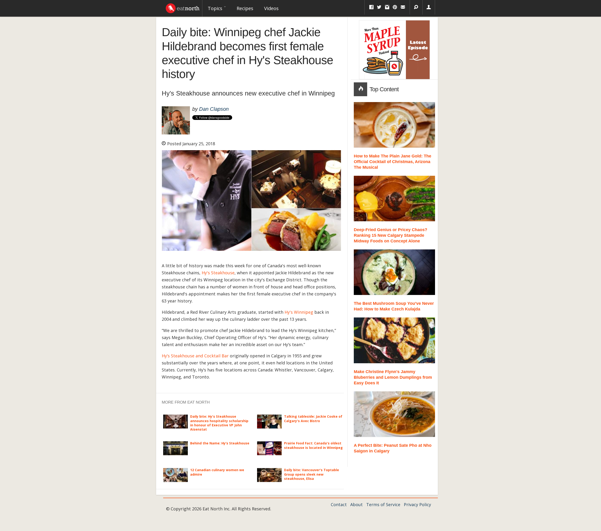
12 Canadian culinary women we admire (217, 472)
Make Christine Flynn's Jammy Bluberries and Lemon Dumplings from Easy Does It (393, 377)
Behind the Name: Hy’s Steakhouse (219, 443)
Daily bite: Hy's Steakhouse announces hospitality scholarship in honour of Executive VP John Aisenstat (219, 423)
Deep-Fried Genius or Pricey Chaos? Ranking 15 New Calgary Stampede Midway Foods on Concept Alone (390, 235)
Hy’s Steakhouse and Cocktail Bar (195, 356)
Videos (271, 8)
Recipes (245, 8)
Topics (215, 8)
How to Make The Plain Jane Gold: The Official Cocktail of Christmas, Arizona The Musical (392, 162)
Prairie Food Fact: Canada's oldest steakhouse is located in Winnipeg (313, 445)
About (356, 504)
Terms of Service (383, 504)
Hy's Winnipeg (299, 312)
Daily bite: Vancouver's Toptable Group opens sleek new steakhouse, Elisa (311, 474)
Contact (339, 504)
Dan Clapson (214, 109)
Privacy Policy (417, 504)
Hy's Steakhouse (218, 272)
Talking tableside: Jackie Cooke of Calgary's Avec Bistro (313, 418)
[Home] (182, 7)
